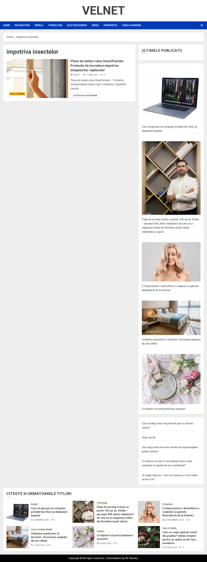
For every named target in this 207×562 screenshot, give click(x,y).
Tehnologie (55, 25)
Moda (95, 25)
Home (6, 25)
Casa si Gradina (131, 25)
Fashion (100, 531)
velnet (76, 75)
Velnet (103, 10)
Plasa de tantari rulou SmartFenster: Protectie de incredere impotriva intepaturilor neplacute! (97, 65)
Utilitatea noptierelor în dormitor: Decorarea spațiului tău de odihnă (49, 537)
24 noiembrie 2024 (174, 520)
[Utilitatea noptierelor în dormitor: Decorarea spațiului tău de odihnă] (17, 537)
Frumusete (110, 25)
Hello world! (149, 437)
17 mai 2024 (92, 75)
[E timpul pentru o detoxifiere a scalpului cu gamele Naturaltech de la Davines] (149, 512)
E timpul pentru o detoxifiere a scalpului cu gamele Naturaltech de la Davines (180, 512)
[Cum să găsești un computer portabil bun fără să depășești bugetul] (17, 512)
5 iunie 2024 (171, 547)
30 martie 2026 (41, 520)
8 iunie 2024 (105, 543)
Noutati (34, 504)
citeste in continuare (85, 95)
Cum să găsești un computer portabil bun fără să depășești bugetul (49, 512)
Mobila (39, 25)
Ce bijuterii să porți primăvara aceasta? (164, 408)
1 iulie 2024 (39, 545)
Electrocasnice (77, 25)
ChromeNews (114, 558)
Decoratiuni (22, 25)
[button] (202, 25)
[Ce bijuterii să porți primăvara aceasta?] (83, 537)
